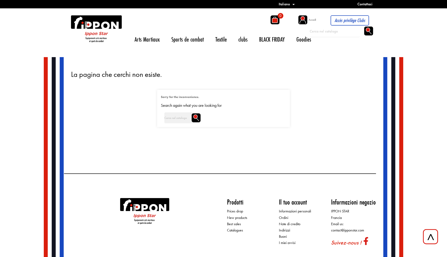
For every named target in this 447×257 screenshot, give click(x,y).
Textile (221, 39)
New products (237, 217)
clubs (242, 39)
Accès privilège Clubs (350, 20)
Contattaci (364, 4)
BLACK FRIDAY (272, 39)
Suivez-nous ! (346, 242)
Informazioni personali (295, 211)
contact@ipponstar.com (347, 230)
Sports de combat (187, 39)
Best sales (234, 223)
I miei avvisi (287, 242)
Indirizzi (284, 230)
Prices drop (235, 211)
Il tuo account (293, 202)
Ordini (283, 217)
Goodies (303, 39)
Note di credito (289, 223)
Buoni (283, 236)
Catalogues (235, 230)
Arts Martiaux (147, 39)
